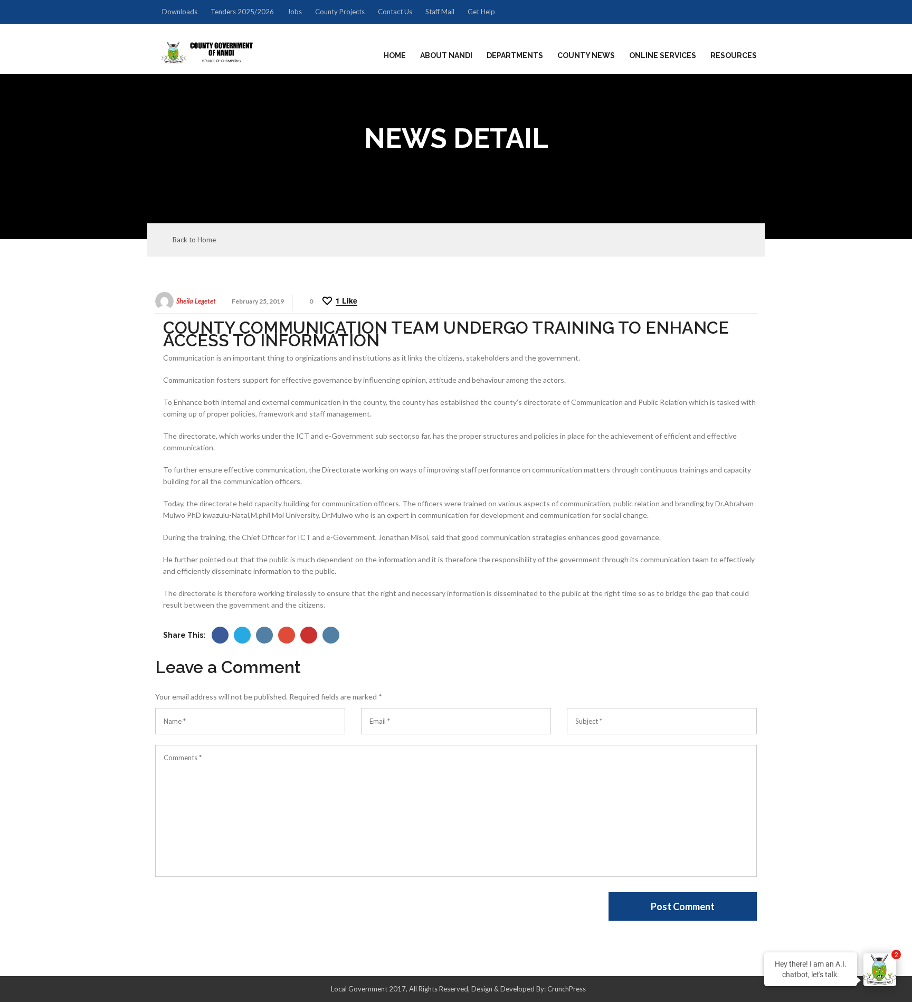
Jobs (294, 11)
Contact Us (395, 11)
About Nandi (446, 55)
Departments (515, 55)
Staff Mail (439, 11)
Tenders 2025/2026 (242, 11)
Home (395, 55)
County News (586, 55)
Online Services (662, 55)
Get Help (481, 11)
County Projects (340, 11)
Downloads (179, 11)
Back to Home (194, 240)
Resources (733, 55)
